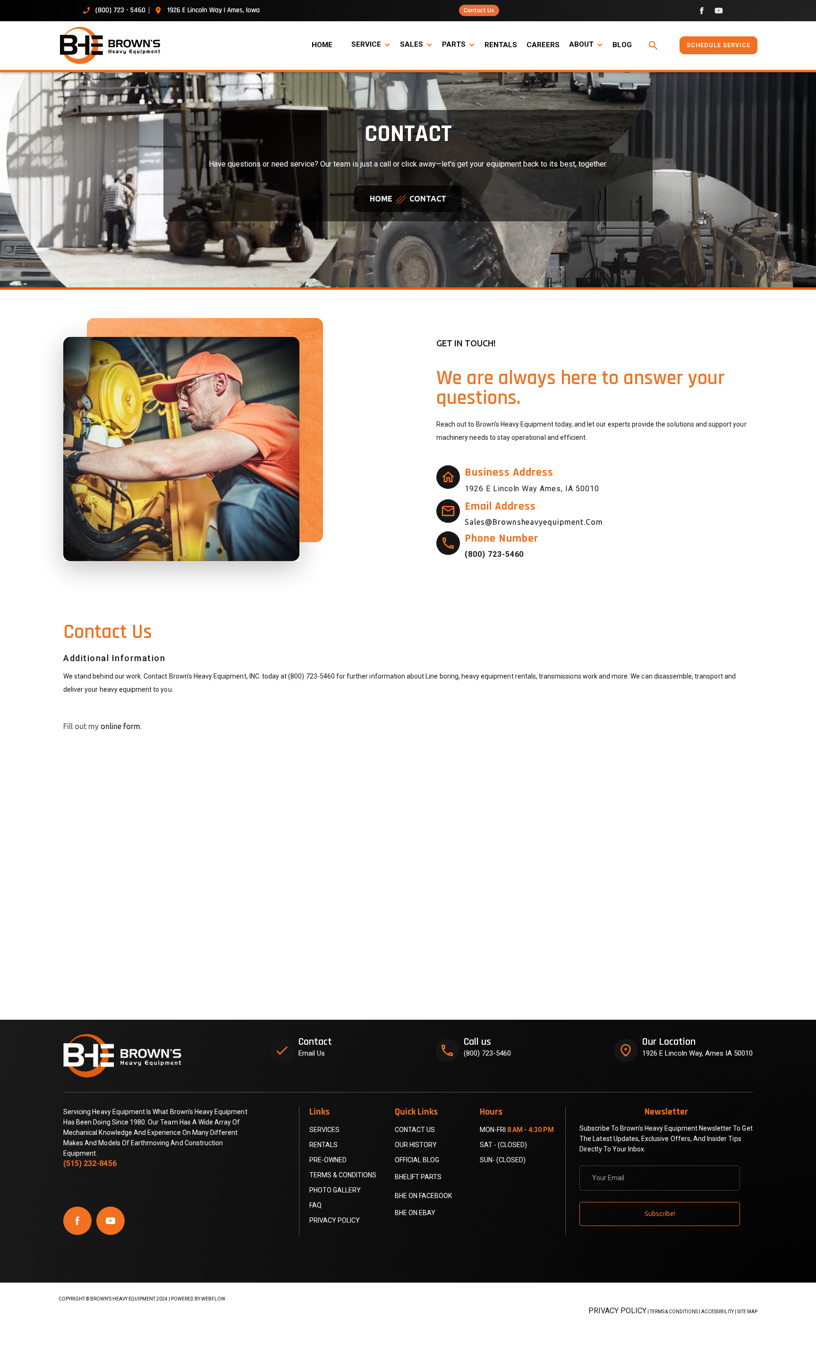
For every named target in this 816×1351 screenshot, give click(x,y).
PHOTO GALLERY (335, 1190)
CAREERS (543, 45)
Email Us (311, 1053)
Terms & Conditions (342, 1175)
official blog (417, 1160)
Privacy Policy (334, 1220)
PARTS (454, 44)
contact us (415, 1129)
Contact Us (479, 10)
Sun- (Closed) (503, 1160)
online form (120, 726)
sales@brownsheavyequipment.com (534, 522)
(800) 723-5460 (487, 1053)
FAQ (315, 1205)
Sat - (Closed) (503, 1145)
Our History (416, 1145)
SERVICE (366, 44)
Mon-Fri (517, 1129)
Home (381, 198)
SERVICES (324, 1129)
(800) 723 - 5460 (120, 10)
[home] (115, 45)
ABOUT (581, 44)
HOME (322, 45)
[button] (371, 45)
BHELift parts (418, 1177)
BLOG (622, 45)
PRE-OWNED (328, 1160)
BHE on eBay (415, 1213)
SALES (411, 44)
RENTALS (500, 45)
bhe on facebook (423, 1196)
